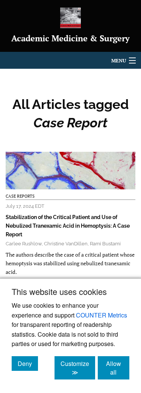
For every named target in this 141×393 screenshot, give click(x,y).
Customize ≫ (78, 367)
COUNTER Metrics (101, 315)
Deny (28, 363)
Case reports (20, 196)
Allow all (117, 367)
